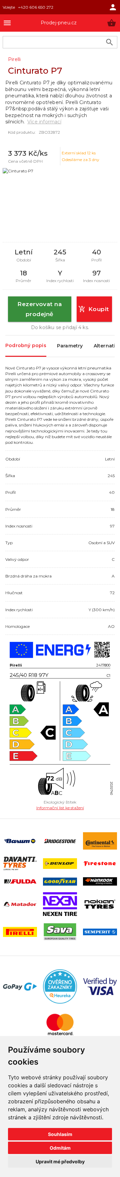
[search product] (109, 42)
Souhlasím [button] (60, 1134)
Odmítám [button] (60, 1148)
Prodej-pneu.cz (59, 23)
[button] (111, 23)
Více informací (44, 122)
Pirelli (14, 59)
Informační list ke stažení (60, 807)
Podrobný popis (25, 345)
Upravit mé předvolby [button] (60, 1161)
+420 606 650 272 (35, 7)
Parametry (70, 346)
